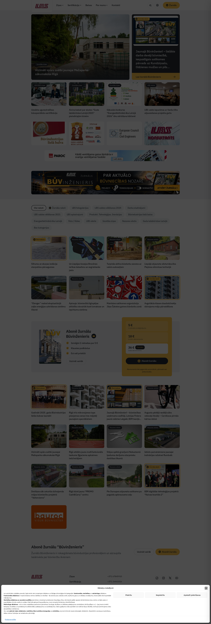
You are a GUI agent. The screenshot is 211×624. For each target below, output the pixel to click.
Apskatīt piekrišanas (192, 595)
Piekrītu (128, 595)
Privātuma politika (10, 619)
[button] (206, 588)
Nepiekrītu (160, 595)
